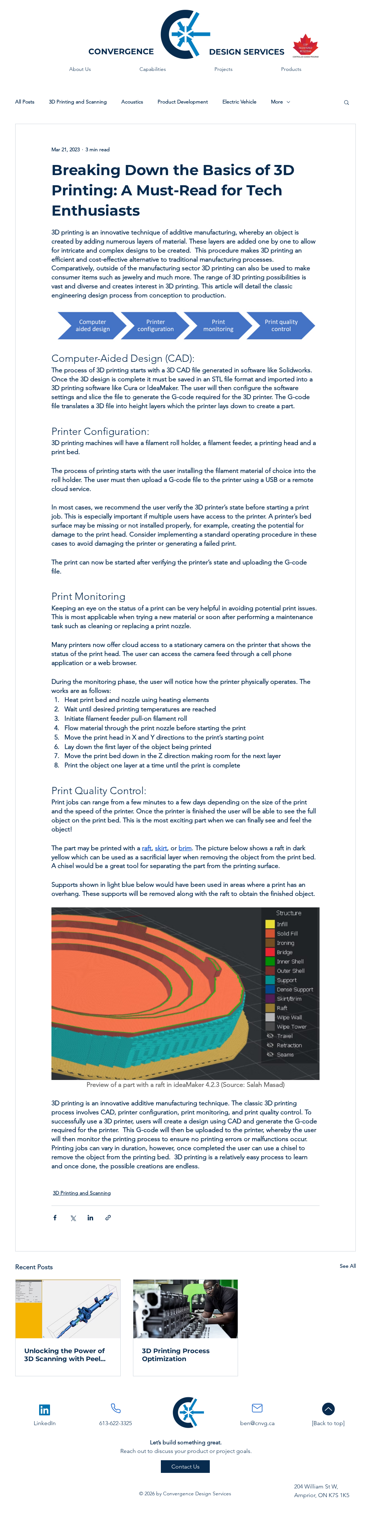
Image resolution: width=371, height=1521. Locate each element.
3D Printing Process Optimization (176, 1355)
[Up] (328, 1409)
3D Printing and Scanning (78, 101)
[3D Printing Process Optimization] (185, 1309)
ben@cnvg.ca (257, 1423)
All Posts (24, 101)
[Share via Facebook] (54, 1217)
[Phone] (115, 1408)
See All (348, 1266)
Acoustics (132, 101)
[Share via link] (108, 1217)
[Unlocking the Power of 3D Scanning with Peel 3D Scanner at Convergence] (68, 1309)
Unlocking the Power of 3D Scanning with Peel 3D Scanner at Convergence (64, 1355)
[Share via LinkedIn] (90, 1217)
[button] (346, 102)
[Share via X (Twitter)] (72, 1217)
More (277, 101)
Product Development (183, 101)
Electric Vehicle (239, 101)
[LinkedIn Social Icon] (44, 1410)
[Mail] (257, 1408)
